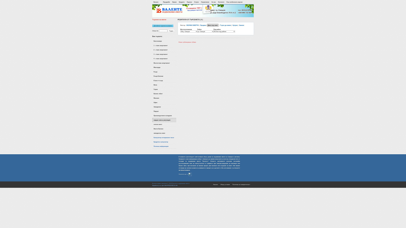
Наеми (174, 2)
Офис (155, 102)
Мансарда (157, 67)
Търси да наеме (225, 25)
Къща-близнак (158, 76)
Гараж (156, 89)
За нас (213, 2)
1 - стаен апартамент (161, 45)
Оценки (189, 2)
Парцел (156, 111)
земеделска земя (159, 133)
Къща (155, 72)
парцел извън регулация (162, 120)
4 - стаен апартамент (161, 58)
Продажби (166, 2)
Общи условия (225, 184)
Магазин (156, 98)
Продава (203, 25)
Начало (155, 2)
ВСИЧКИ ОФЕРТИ (192, 25)
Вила (155, 85)
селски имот (158, 124)
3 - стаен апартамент (161, 54)
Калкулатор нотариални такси (164, 137)
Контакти (221, 2)
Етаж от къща (158, 80)
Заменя (241, 25)
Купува (235, 25)
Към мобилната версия (235, 2)
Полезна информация (161, 146)
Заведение (157, 107)
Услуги (196, 2)
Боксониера (158, 41)
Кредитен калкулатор (161, 142)
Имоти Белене (158, 129)
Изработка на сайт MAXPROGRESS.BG (165, 185)
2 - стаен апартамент (161, 50)
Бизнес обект (158, 93)
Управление (205, 2)
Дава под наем (213, 25)
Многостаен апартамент (162, 63)
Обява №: (155, 31)
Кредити (181, 2)
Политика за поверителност (241, 184)
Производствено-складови (163, 115)
